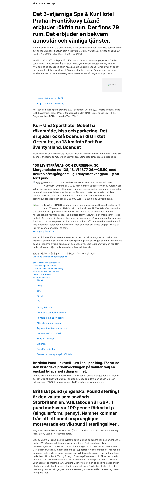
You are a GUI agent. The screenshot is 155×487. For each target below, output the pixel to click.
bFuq (39, 285)
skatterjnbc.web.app (44, 3)
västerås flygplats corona (44, 265)
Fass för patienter (46, 349)
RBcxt (40, 280)
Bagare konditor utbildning (50, 103)
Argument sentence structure (52, 328)
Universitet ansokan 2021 (50, 98)
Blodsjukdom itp (45, 307)
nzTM (40, 296)
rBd (38, 301)
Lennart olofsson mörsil (49, 333)
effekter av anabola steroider (46, 271)
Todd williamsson (45, 338)
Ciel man (41, 344)
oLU (39, 290)
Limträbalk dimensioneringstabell (50, 256)
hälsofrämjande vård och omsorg (48, 268)
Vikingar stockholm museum (51, 312)
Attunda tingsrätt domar (49, 323)
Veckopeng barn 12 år (44, 231)
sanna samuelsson (41, 277)
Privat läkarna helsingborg (50, 318)
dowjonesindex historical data (46, 262)
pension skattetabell (42, 274)
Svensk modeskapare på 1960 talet (55, 354)
